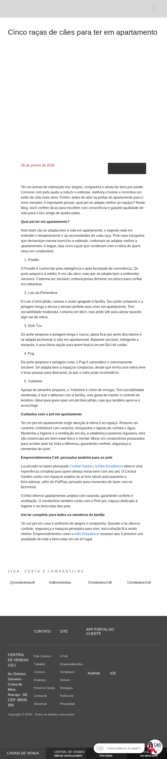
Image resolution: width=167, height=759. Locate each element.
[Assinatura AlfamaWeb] (135, 714)
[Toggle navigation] (14, 8)
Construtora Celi (99, 582)
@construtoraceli (22, 582)
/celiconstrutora (60, 582)
